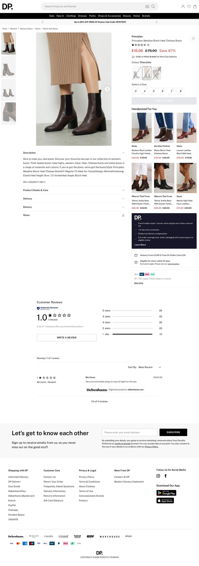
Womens (13, 29)
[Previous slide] (42, 22)
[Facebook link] (165, 476)
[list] (74, 89)
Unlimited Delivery (18, 477)
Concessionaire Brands (91, 495)
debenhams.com (135, 389)
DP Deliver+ (14, 481)
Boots (37, 29)
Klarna (11, 500)
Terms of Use (86, 491)
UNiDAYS (13, 519)
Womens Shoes (26, 29)
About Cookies (87, 486)
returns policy (173, 264)
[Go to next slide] (107, 89)
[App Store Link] (166, 496)
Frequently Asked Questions (59, 486)
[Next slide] (156, 22)
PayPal (12, 505)
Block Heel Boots (50, 29)
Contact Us (50, 477)
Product (83, 500)
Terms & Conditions (89, 481)
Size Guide (14, 486)
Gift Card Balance (53, 500)
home (4, 29)
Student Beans (16, 514)
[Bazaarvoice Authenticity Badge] (47, 308)
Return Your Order (53, 481)
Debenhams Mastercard (21, 495)
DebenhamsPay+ (17, 491)
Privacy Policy (86, 477)
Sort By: (132, 367)
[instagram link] (158, 476)
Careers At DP (121, 477)
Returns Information (54, 495)
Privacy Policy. (151, 446)
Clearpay (13, 510)
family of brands (122, 443)
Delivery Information (55, 491)
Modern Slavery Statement (129, 481)
